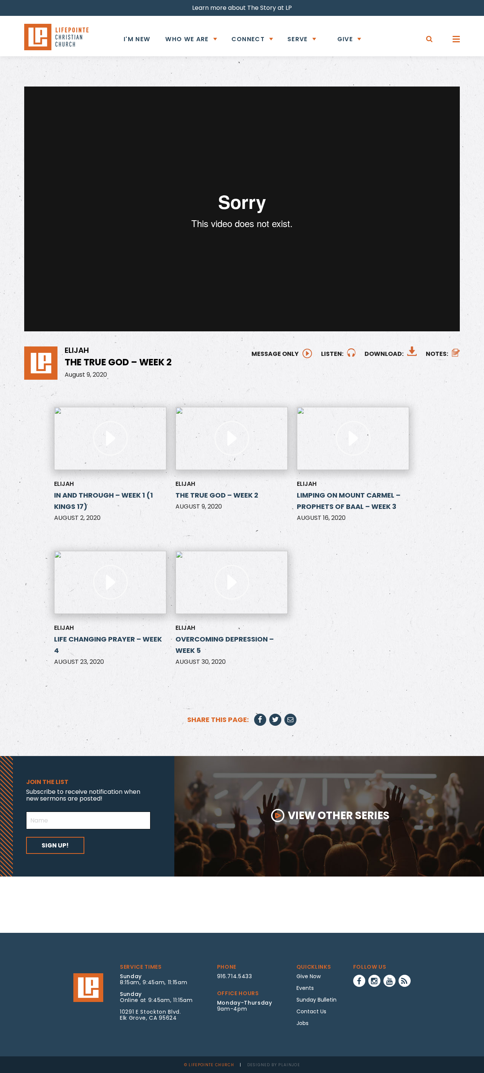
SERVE (297, 39)
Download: (384, 353)
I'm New (137, 39)
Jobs (302, 1023)
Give (345, 39)
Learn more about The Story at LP (242, 7)
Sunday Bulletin (316, 999)
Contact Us (311, 1011)
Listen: (332, 353)
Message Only (275, 353)
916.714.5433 (234, 976)
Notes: (437, 353)
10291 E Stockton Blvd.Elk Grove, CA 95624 (150, 1015)
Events (305, 988)
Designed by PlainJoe (273, 1065)
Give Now (308, 976)
